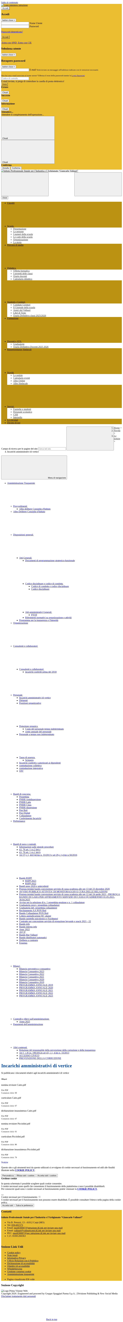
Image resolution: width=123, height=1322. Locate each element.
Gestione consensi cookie (19, 1271)
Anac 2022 (24, 929)
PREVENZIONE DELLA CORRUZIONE (40, 1058)
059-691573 (17, 1225)
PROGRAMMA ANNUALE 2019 (36, 985)
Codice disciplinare (40, 589)
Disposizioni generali (23, 534)
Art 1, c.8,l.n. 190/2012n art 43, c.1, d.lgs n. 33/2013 (44, 1053)
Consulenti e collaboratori (25, 646)
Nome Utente (36, 23)
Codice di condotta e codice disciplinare (50, 586)
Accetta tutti (47, 1175)
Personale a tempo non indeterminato (36, 734)
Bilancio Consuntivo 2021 (31, 977)
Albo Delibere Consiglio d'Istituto (29, 511)
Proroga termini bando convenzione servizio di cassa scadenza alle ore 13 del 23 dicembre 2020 (64, 889)
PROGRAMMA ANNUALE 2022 (36, 993)
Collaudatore (25, 815)
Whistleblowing (14, 1269)
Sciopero (29, 760)
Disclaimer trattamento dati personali (18, 1296)
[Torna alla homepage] (61, 171)
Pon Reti (23, 810)
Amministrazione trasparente (20, 1274)
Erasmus (23, 943)
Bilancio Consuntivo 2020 (31, 979)
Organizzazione (20, 623)
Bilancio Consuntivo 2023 (31, 971)
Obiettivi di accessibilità (18, 1266)
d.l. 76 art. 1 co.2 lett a (29, 849)
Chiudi (5, 92)
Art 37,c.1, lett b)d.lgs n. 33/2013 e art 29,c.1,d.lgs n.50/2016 (48, 855)
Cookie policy (14, 1252)
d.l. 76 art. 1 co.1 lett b (29, 852)
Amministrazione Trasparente (21, 483)
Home (117, 428)
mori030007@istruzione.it (38, 1228)
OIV (21, 771)
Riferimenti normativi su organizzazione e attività (48, 617)
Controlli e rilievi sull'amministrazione (31, 1019)
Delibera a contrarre (28, 940)
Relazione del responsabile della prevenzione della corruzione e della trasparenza (57, 1050)
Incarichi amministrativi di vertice (35, 697)
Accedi (5, 8)
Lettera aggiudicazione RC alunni (35, 916)
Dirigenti (23, 700)
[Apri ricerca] (98, 184)
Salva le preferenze (24, 1205)
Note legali (12, 1255)
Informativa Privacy (16, 1258)
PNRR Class (25, 805)
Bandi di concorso (22, 794)
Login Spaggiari (78, 75)
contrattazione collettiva (30, 765)
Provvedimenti (20, 506)
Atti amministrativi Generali (38, 612)
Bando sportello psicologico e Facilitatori (38, 918)
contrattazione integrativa (31, 768)
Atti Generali (25, 558)
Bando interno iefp (28, 926)
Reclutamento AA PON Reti (32, 910)
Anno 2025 (24, 1021)
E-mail (33, 69)
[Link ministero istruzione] (14, 5)
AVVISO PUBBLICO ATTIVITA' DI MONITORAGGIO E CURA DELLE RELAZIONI (63, 891)
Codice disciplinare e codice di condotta (44, 583)
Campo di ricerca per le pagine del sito (19, 448)
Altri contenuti (20, 1047)
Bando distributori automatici (33, 937)
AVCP (22, 932)
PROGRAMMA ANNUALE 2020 (36, 987)
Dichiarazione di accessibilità (21, 1263)
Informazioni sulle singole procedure (36, 847)
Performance (19, 821)
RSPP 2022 (30, 883)
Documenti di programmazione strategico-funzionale (50, 560)
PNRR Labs (25, 802)
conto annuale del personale (38, 731)
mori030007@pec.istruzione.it (39, 1233)
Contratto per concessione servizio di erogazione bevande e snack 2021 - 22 (55, 921)
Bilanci (17, 966)
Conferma (16, 168)
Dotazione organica (28, 726)
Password (34, 26)
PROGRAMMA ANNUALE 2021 (36, 990)
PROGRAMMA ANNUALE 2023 (36, 996)
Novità (117, 430)
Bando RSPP (25, 878)
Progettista (24, 796)
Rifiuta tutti (25, 1175)
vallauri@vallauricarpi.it (37, 1230)
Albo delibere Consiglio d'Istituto (35, 509)
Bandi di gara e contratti (24, 844)
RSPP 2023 (30, 881)
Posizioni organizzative (30, 703)
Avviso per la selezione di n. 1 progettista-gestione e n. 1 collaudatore (52, 902)
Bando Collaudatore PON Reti (33, 913)
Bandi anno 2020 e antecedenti (33, 886)
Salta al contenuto (9, 2)
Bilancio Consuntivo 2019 (31, 982)
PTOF (34, 615)
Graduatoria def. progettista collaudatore (38, 908)
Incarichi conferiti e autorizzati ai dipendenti (40, 763)
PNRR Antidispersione (30, 799)
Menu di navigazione (56, 478)
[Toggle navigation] (25, 184)
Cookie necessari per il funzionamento (19, 1197)
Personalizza (8, 1175)
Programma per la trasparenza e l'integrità (38, 620)
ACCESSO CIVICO (29, 1055)
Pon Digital (24, 813)
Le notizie (117, 437)
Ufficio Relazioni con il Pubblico (22, 1260)
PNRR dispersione (28, 807)
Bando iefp (24, 924)
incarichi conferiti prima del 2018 (41, 672)
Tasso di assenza (27, 757)
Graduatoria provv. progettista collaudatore (39, 905)
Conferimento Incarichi (30, 818)
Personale (18, 695)
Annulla (5, 168)
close (4, 198)
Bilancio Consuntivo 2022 (31, 974)
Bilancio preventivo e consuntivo (34, 968)
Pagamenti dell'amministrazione (28, 1024)
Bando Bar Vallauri (28, 935)
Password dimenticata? (12, 31)
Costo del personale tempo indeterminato (44, 729)
